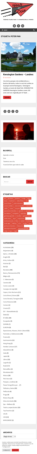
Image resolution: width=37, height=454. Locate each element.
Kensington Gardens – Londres (18, 74)
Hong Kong (6, 343)
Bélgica (5, 276)
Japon (14, 218)
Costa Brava (29, 206)
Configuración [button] (6, 450)
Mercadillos (7, 369)
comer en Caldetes (8, 206)
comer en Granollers (19, 206)
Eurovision (17, 208)
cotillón (6, 208)
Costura (5, 305)
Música (17, 221)
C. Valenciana (7, 279)
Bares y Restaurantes (10, 273)
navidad (22, 221)
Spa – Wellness (8, 404)
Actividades (7, 247)
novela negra (7, 223)
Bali (4, 267)
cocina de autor (8, 203)
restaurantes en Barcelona (10, 228)
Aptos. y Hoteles (8, 254)
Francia (5, 337)
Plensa (30, 223)
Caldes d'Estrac (20, 201)
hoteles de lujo (7, 218)
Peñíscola (14, 223)
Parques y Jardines (9, 382)
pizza (19, 223)
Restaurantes (20, 226)
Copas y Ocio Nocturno (10, 292)
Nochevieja (28, 221)
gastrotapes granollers (9, 216)
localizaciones (21, 218)
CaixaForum (12, 201)
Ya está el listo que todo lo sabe (13, 165)
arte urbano (10, 198)
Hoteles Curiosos (8, 347)
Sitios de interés (8, 401)
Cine (27, 201)
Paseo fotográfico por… (11, 385)
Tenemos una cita (9, 161)
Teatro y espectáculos (10, 407)
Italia (4, 353)
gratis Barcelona (27, 216)
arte (5, 198)
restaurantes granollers (23, 228)
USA (4, 417)
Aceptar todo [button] (15, 450)
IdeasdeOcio (7, 350)
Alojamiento (7, 251)
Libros (5, 359)
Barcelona (17, 198)
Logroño (6, 363)
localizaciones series (9, 221)
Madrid (5, 366)
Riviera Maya (7, 398)
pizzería (25, 223)
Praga (5, 395)
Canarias (6, 283)
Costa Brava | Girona (9, 295)
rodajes (6, 231)
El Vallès (5, 318)
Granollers (18, 216)
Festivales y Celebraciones (11, 334)
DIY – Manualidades (9, 311)
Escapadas (6, 321)
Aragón (5, 257)
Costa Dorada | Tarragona (11, 299)
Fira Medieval (15, 213)
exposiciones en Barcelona (10, 211)
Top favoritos (7, 411)
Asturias (5, 263)
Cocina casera (7, 286)
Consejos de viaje (8, 289)
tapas (10, 231)
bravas (5, 201)
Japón (5, 356)
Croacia (11, 208)
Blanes (28, 198)
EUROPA (6, 327)
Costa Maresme (8, 302)
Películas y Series (8, 388)
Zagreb (15, 231)
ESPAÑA (5, 324)
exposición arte (29, 211)
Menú (5, 30)
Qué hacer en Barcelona (9, 226)
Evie (4, 158)
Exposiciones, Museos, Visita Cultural (15, 331)
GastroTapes (23, 213)
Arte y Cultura (7, 260)
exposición (21, 211)
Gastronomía (7, 340)
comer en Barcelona (18, 203)
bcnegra (24, 198)
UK (4, 414)
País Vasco (6, 379)
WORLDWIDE (7, 420)
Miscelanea (6, 372)
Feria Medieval (7, 213)
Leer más (8, 97)
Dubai (5, 315)
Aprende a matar (8, 155)
